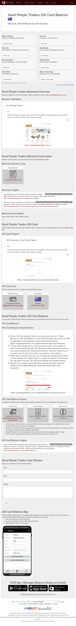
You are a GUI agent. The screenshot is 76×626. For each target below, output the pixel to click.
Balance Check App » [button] (47, 79)
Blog (47, 2)
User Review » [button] (7, 79)
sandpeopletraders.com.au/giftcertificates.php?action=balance (17, 419)
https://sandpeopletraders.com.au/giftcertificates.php (19, 450)
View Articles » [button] (45, 67)
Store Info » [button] (7, 56)
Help (18, 601)
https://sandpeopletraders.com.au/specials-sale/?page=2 (21, 198)
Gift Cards (19, 2)
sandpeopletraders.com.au (13, 180)
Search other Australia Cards (65, 85)
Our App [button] (40, 2)
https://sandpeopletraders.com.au (55, 95)
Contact (53, 2)
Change (62, 601)
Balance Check (29, 2)
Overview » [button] (44, 44)
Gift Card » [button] (6, 67)
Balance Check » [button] (8, 44)
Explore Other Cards (38, 305)
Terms (28, 601)
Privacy (23, 601)
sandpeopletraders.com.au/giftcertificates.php (16, 305)
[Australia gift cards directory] (10, 18)
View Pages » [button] (45, 56)
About (13, 601)
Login (72, 2)
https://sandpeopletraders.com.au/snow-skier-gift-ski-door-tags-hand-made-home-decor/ (31, 206)
